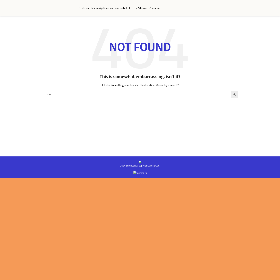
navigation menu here (107, 8)
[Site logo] (59, 8)
